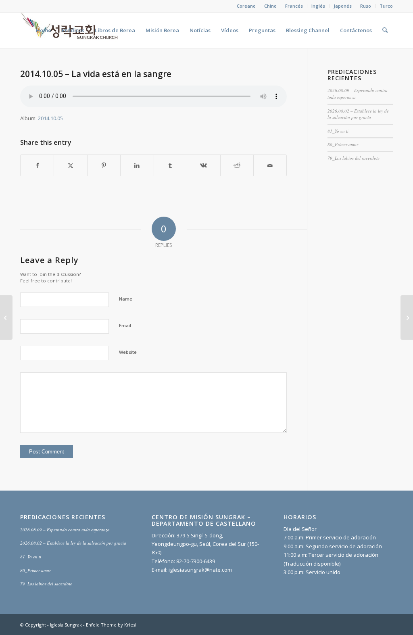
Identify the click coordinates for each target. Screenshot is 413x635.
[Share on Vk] (203, 165)
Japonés (343, 6)
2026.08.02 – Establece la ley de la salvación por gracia (358, 114)
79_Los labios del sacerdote (353, 158)
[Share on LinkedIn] (137, 165)
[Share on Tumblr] (170, 165)
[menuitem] (246, 6)
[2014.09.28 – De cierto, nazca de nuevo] (6, 317)
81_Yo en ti (337, 131)
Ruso (365, 6)
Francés (294, 6)
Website (128, 352)
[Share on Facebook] (37, 165)
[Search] (385, 30)
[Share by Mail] (270, 165)
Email (125, 325)
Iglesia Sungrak (66, 625)
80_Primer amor (342, 144)
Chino (270, 6)
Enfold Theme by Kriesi (111, 625)
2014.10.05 (50, 118)
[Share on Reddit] (237, 165)
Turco (386, 6)
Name (125, 299)
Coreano (246, 6)
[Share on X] (70, 165)
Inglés (318, 6)
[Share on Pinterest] (104, 165)
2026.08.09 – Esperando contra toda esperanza (65, 529)
